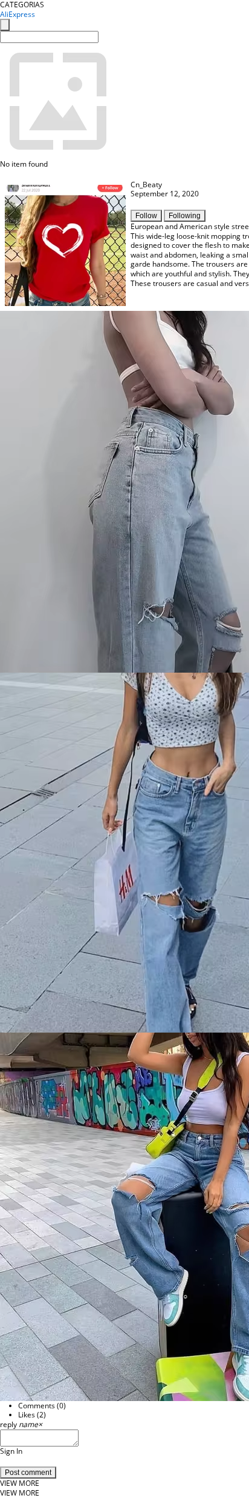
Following (185, 215)
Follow (146, 215)
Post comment (28, 1472)
